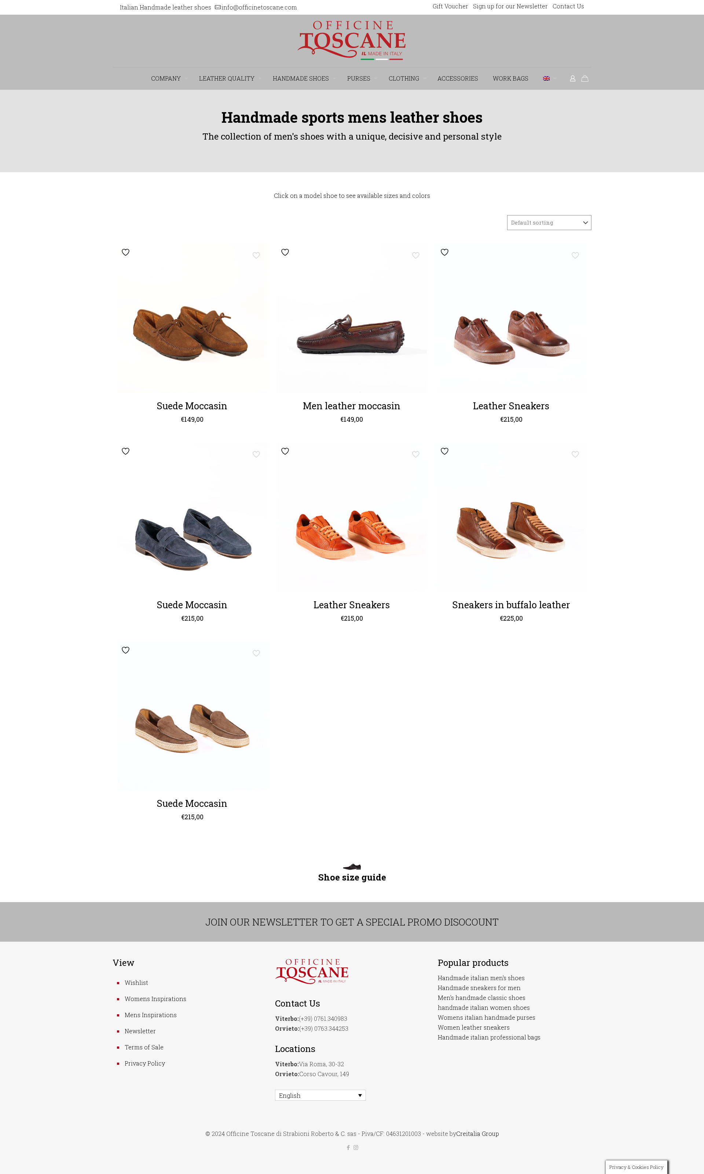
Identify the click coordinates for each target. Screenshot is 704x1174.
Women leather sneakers (474, 1027)
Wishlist (136, 982)
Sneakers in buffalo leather (511, 605)
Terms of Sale (144, 1047)
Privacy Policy (145, 1063)
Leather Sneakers (511, 406)
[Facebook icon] (348, 1147)
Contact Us (568, 6)
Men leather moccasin (351, 406)
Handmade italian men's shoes (481, 978)
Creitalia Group (477, 1133)
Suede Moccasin (192, 406)
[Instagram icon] (356, 1147)
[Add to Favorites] (126, 252)
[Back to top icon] (668, 1159)
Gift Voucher (450, 6)
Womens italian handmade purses (486, 1017)
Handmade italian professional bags (489, 1037)
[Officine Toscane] (352, 41)
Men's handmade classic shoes (481, 997)
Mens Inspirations (151, 1015)
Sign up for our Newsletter (510, 6)
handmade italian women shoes (484, 1007)
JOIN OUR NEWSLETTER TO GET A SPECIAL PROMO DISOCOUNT (352, 921)
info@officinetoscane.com (259, 7)
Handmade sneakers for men (479, 988)
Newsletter (140, 1031)
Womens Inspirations (155, 999)
